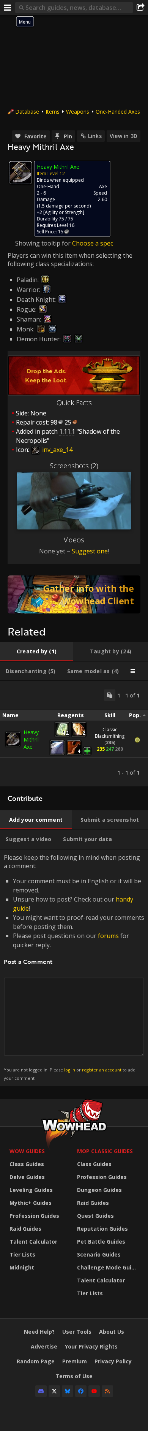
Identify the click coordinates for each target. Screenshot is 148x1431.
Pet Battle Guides (101, 1241)
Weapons (77, 111)
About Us (111, 1331)
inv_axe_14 (56, 449)
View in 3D (123, 135)
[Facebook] (81, 1391)
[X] (54, 1391)
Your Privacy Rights (91, 1346)
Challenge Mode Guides (109, 1267)
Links (95, 135)
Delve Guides (27, 1177)
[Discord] (41, 1391)
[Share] (140, 7)
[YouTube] (94, 1391)
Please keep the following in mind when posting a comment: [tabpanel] (74, 967)
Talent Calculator (33, 1241)
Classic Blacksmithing (109, 732)
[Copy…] (109, 695)
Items (53, 111)
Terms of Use (74, 1376)
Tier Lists (22, 1254)
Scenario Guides (99, 1254)
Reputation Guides (102, 1228)
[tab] (36, 651)
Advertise (44, 1346)
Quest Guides (95, 1215)
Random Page (36, 1361)
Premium (74, 1361)
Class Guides (26, 1164)
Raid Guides (25, 1228)
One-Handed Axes (118, 111)
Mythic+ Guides (30, 1202)
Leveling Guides (31, 1189)
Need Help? (39, 1331)
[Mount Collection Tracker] (74, 594)
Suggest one (90, 551)
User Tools (76, 1331)
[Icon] (20, 172)
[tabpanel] (74, 733)
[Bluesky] (67, 1391)
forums (108, 936)
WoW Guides (27, 1151)
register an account (101, 1070)
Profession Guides (34, 1215)
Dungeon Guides (99, 1189)
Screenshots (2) (74, 465)
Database (27, 111)
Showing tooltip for (43, 243)
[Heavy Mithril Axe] (13, 739)
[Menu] (7, 7)
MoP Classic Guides (105, 1151)
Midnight (21, 1267)
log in (69, 1070)
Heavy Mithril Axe (31, 739)
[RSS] (107, 1391)
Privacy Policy (113, 1361)
